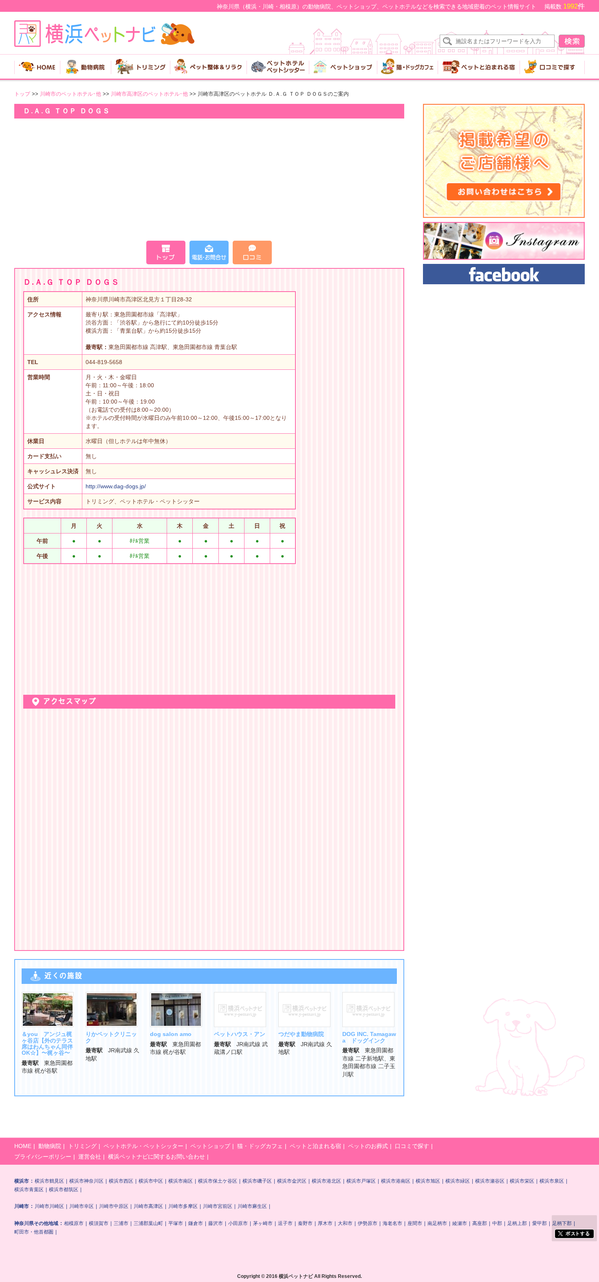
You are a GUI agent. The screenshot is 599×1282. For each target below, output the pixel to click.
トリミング (82, 1146)
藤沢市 (215, 1223)
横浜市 (21, 1181)
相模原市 (74, 1223)
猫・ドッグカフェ (260, 1146)
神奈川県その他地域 (36, 1223)
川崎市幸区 (81, 1206)
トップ (22, 94)
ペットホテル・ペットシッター (143, 1146)
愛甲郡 (539, 1223)
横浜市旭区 (428, 1181)
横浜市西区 (121, 1181)
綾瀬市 (459, 1223)
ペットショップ (210, 1146)
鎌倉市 (195, 1223)
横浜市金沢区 (291, 1181)
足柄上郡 (517, 1223)
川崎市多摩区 (183, 1206)
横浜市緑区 (457, 1181)
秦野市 (305, 1223)
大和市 (345, 1223)
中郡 (497, 1223)
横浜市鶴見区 (49, 1181)
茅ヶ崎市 (263, 1223)
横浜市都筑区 (63, 1189)
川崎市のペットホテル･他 (71, 94)
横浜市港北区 (326, 1181)
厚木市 (325, 1223)
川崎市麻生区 (252, 1206)
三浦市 (121, 1223)
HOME (22, 1146)
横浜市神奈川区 (86, 1181)
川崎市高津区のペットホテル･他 (150, 94)
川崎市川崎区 (49, 1206)
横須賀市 (98, 1223)
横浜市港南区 (395, 1181)
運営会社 (89, 1156)
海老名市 (392, 1223)
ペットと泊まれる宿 (315, 1146)
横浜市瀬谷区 (489, 1181)
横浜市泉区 (552, 1181)
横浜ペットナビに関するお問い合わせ (156, 1156)
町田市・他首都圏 (33, 1232)
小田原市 (238, 1223)
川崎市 (21, 1206)
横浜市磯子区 (257, 1181)
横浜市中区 (151, 1181)
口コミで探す (412, 1146)
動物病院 (49, 1146)
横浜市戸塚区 (361, 1181)
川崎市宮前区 (217, 1206)
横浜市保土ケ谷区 (217, 1181)
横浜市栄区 (522, 1181)
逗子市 (285, 1223)
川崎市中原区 (113, 1206)
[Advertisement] (209, 180)
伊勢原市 (367, 1223)
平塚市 (175, 1223)
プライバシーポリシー (42, 1156)
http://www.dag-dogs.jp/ (116, 486)
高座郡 (479, 1223)
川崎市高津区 (148, 1206)
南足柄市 (437, 1223)
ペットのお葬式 (368, 1146)
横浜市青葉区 (29, 1189)
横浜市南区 (180, 1181)
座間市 (414, 1223)
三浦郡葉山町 (148, 1223)
